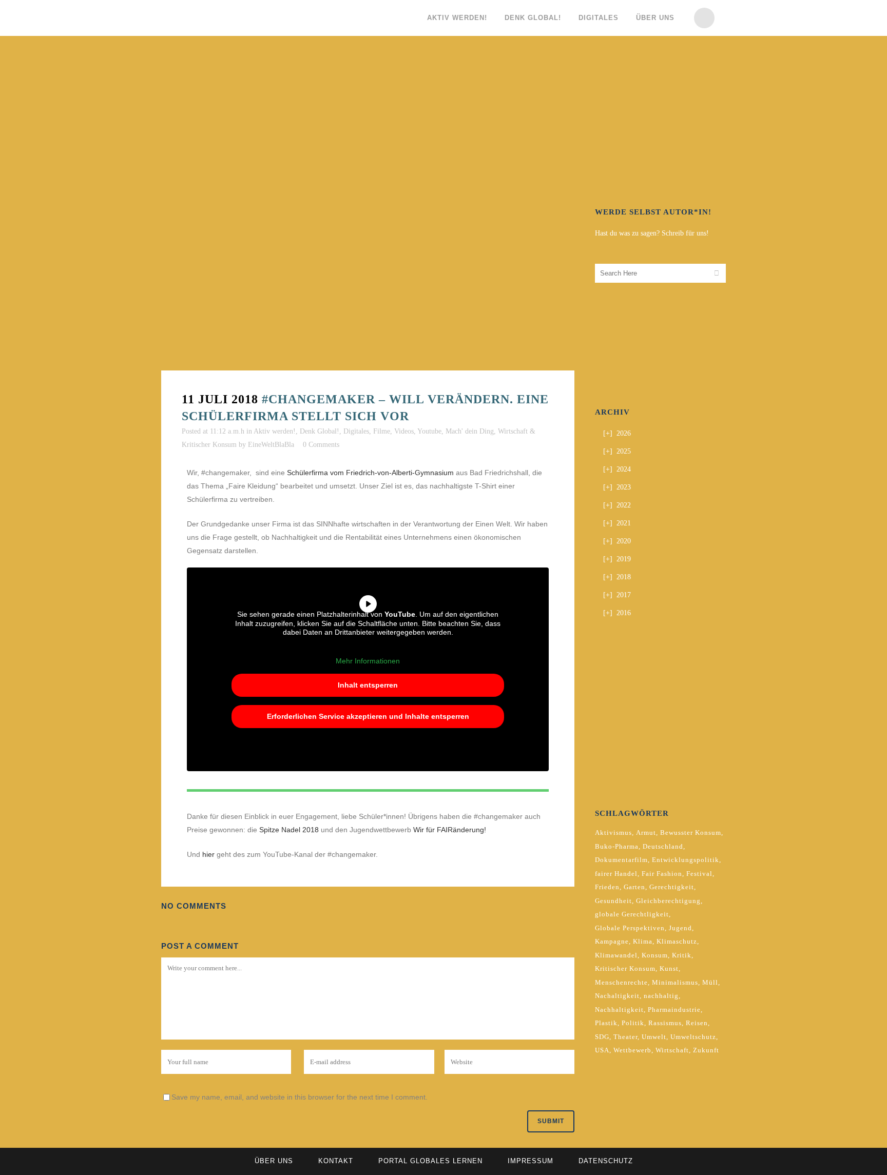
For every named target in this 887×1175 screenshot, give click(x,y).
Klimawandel (616, 955)
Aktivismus (613, 832)
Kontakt (335, 1161)
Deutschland (663, 846)
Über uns (274, 1161)
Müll (710, 982)
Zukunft (706, 1050)
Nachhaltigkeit (619, 1009)
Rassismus (665, 1023)
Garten (634, 887)
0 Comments (321, 444)
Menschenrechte (621, 982)
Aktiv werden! (275, 431)
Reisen (697, 1023)
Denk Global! (319, 431)
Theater (625, 1037)
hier (208, 854)
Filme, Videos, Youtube (407, 431)
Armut (646, 832)
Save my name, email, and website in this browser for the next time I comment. (299, 1097)
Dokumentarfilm (621, 860)
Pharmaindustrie (674, 1009)
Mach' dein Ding (470, 431)
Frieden (607, 887)
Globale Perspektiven (630, 928)
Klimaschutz (677, 941)
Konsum (655, 955)
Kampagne (612, 941)
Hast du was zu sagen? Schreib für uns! (652, 233)
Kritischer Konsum (625, 968)
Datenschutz (606, 1161)
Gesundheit (613, 901)
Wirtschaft (672, 1050)
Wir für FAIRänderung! (449, 830)
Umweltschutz (693, 1037)
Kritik (681, 955)
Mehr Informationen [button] (368, 661)
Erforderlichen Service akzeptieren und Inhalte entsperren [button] (368, 716)
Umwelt (654, 1037)
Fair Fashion (662, 873)
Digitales (356, 431)
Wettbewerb (632, 1050)
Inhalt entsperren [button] (368, 685)
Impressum (530, 1161)
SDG (602, 1037)
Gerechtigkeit (671, 887)
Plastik (606, 1023)
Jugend (680, 928)
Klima (642, 941)
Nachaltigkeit (617, 996)
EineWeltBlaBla (271, 444)
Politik (633, 1023)
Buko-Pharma (617, 846)
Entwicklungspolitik (685, 860)
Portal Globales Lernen (430, 1161)
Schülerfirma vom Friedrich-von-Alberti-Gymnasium (370, 472)
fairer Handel (616, 873)
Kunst (669, 968)
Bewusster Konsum (690, 832)
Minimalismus (675, 982)
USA (602, 1050)
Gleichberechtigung (668, 901)
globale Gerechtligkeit (632, 914)
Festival (699, 873)
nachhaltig (661, 996)
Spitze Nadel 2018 (289, 830)
